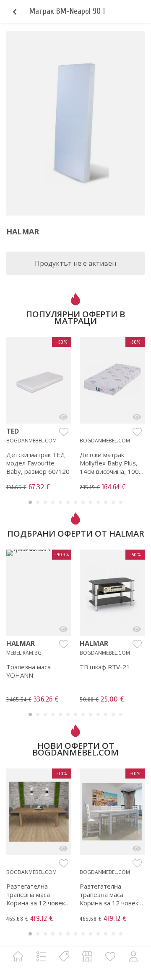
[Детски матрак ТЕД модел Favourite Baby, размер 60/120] (63, 417)
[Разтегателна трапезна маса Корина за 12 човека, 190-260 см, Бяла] (137, 848)
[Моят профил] (133, 956)
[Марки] (64, 956)
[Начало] (18, 956)
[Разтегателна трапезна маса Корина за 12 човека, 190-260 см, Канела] (63, 848)
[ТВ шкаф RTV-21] (137, 629)
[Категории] (41, 956)
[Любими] (110, 956)
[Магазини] (87, 956)
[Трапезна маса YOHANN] (63, 629)
